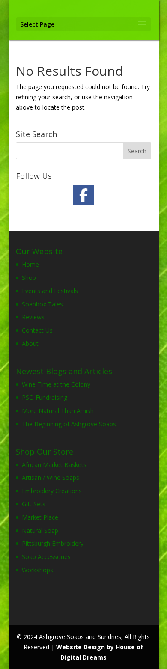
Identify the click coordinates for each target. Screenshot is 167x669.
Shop (29, 278)
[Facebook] (83, 195)
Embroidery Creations (52, 491)
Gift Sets (33, 504)
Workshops (37, 570)
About (30, 343)
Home (30, 264)
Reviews (33, 317)
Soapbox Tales (42, 304)
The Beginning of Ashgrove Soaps (69, 424)
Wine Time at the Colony (56, 384)
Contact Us (37, 330)
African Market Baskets (54, 465)
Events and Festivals (50, 291)
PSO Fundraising (44, 397)
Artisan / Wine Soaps (50, 477)
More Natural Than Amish (58, 411)
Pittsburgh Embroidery (53, 543)
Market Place (40, 517)
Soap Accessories (46, 557)
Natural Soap (40, 530)
